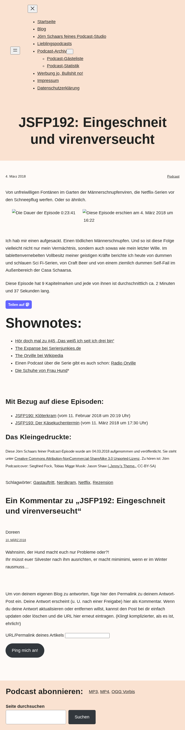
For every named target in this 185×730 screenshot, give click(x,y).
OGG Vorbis (123, 691)
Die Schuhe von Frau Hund (41, 370)
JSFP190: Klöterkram (35, 415)
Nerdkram (66, 482)
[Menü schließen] (32, 9)
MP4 (104, 691)
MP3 (93, 691)
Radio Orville (123, 363)
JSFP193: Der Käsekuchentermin (47, 422)
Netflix (84, 482)
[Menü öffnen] (15, 51)
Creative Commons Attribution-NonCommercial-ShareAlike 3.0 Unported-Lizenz (77, 458)
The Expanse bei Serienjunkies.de (48, 348)
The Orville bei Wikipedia (39, 355)
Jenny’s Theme (122, 466)
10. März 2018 (16, 540)
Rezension (103, 482)
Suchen (82, 717)
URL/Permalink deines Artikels (35, 635)
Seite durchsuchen (25, 706)
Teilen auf (16, 305)
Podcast (173, 176)
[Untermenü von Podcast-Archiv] (69, 51)
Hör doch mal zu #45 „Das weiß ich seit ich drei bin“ (64, 340)
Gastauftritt (43, 482)
